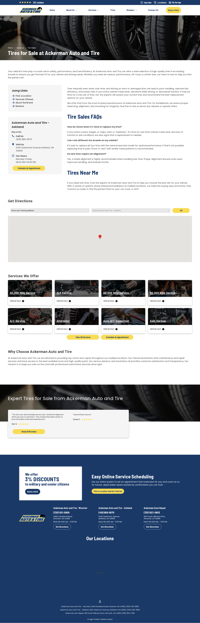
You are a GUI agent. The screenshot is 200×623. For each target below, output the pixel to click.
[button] (100, 237)
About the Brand (24, 102)
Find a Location (23, 95)
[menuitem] (52, 10)
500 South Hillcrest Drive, (154, 516)
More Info (17, 132)
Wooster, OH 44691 (61, 518)
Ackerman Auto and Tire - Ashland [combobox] (106, 210)
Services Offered (24, 99)
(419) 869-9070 (24, 139)
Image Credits (93, 619)
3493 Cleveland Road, (62, 516)
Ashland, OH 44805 (106, 518)
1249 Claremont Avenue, (109, 516)
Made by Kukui (106, 619)
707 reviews (38, 2)
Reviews (20, 106)
